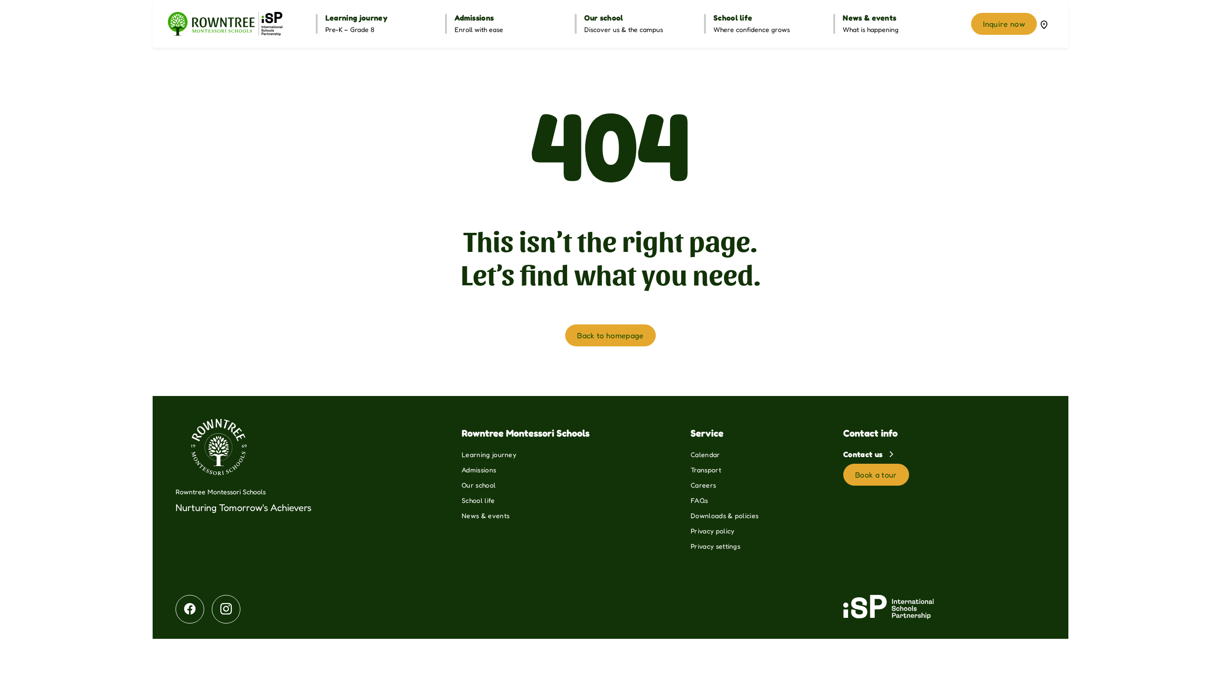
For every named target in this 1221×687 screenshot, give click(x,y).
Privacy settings (715, 546)
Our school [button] (603, 17)
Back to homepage (610, 335)
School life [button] (733, 17)
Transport (706, 470)
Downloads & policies (724, 515)
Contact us (864, 454)
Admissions (479, 470)
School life (478, 500)
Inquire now (1004, 24)
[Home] (225, 24)
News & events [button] (869, 17)
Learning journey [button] (356, 17)
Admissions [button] (474, 17)
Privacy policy (712, 531)
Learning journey (489, 454)
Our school (479, 485)
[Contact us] (1044, 24)
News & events (485, 515)
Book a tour (876, 474)
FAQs (699, 500)
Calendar (705, 454)
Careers (703, 485)
